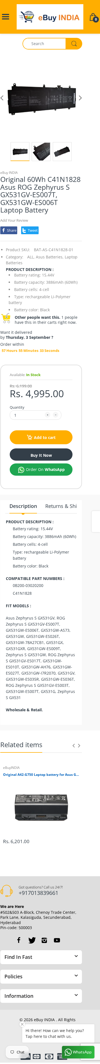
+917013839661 (38, 893)
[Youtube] (57, 940)
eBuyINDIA (11, 767)
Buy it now (41, 455)
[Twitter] (31, 940)
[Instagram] (44, 940)
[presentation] (73, 745)
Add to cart (45, 437)
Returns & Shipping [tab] (67, 506)
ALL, (31, 257)
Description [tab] (23, 506)
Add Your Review (14, 220)
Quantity (17, 407)
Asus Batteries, (50, 257)
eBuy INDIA (9, 172)
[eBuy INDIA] (50, 16)
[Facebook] (19, 940)
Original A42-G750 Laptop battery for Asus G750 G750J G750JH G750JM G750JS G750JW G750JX (41, 774)
